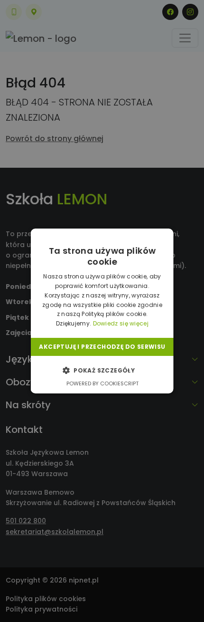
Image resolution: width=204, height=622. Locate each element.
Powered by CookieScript (102, 383)
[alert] (102, 311)
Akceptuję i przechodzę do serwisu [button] (102, 347)
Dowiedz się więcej (120, 323)
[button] (101, 370)
